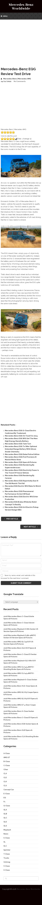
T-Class (7, 854)
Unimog (7, 862)
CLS (5, 786)
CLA (5, 773)
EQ (5, 798)
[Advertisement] (21, 41)
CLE (5, 777)
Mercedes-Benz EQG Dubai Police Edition (22, 454)
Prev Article (12, 519)
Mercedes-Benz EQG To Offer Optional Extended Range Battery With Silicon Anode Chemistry (21, 449)
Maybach (7, 830)
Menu (5, 16)
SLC (5, 846)
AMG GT (7, 757)
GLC (5, 818)
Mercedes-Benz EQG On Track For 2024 (21, 436)
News (6, 834)
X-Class (7, 870)
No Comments (20, 81)
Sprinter (7, 850)
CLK (5, 781)
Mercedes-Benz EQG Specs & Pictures (21, 462)
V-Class (7, 866)
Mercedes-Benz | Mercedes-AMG (17, 79)
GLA (5, 810)
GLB (5, 814)
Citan (6, 769)
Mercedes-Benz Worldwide (21, 7)
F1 (4, 802)
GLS (5, 826)
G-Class (7, 806)
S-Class (7, 838)
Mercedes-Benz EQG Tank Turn (18, 444)
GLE (5, 822)
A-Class (7, 753)
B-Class (7, 761)
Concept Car (9, 790)
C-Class (7, 765)
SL (5, 842)
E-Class (7, 794)
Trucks (6, 858)
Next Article (30, 527)
